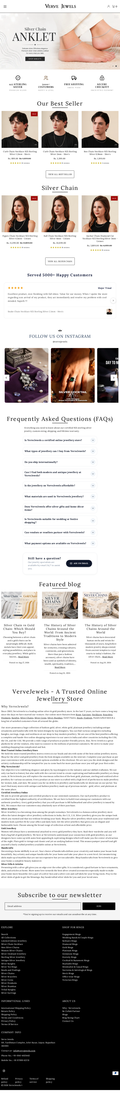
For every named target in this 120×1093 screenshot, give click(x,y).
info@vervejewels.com (24, 1053)
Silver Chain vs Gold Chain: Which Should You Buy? (19, 631)
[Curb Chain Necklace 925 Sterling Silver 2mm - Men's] (60, 132)
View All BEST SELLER (60, 177)
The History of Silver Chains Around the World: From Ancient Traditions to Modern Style (60, 635)
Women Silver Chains (11, 953)
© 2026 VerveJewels (11, 1088)
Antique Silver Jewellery (13, 963)
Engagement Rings (71, 937)
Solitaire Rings (69, 944)
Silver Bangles (8, 966)
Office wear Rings (71, 979)
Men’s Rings (68, 976)
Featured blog (60, 587)
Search (4, 937)
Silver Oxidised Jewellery (13, 956)
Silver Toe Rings (9, 969)
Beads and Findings (10, 973)
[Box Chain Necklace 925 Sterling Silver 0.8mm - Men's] (100, 132)
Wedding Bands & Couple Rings (77, 940)
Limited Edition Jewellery (14, 944)
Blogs (65, 1017)
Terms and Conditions (12, 1020)
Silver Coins (41, 720)
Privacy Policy (8, 1024)
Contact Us (67, 1024)
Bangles (15, 720)
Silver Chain (60, 190)
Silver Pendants (9, 986)
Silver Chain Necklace (12, 947)
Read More (23, 659)
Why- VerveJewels (71, 1011)
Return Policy (8, 1014)
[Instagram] (4, 1074)
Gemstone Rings (70, 956)
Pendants (6, 720)
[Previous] (6, 381)
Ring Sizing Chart (71, 1020)
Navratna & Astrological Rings (77, 973)
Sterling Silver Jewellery (13, 960)
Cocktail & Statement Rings (75, 963)
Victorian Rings (70, 982)
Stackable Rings (70, 966)
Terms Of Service (9, 1027)
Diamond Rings (70, 947)
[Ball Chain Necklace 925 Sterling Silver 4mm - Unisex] (60, 216)
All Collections (8, 940)
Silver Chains (26, 720)
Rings (78, 717)
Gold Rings (67, 950)
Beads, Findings (84, 720)
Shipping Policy (9, 1017)
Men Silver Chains (10, 950)
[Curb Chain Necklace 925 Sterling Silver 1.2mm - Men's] (20, 132)
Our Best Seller (60, 106)
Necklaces (97, 717)
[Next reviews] (113, 303)
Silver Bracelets (9, 979)
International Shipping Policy (16, 1011)
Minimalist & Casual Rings (75, 969)
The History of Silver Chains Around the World (101, 631)
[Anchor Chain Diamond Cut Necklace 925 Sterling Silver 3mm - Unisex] (100, 216)
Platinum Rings (70, 953)
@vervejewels (60, 344)
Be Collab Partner (71, 1014)
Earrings (86, 717)
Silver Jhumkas (55, 720)
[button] (15, 166)
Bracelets (107, 717)
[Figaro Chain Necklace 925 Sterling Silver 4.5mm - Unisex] (20, 216)
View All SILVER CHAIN (60, 264)
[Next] (114, 381)
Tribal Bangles (8, 992)
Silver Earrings (8, 995)
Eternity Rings (69, 960)
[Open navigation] (22, 6)
